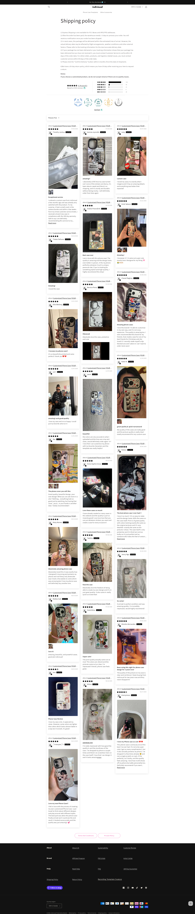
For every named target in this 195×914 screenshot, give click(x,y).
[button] (49, 7)
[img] (77, 85)
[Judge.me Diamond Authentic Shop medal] (78, 102)
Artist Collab (128, 858)
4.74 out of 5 (82, 86)
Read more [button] (52, 223)
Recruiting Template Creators (110, 879)
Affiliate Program (78, 858)
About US (75, 848)
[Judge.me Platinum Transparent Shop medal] (88, 102)
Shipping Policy (52, 879)
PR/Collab (101, 858)
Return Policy (77, 879)
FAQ (99, 869)
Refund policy (72, 913)
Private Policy (109, 835)
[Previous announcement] (67, 2)
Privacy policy (82, 913)
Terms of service (92, 913)
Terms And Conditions (86, 835)
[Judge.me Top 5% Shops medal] (118, 102)
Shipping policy (102, 913)
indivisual (53, 913)
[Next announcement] (127, 2)
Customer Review (130, 848)
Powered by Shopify (61, 913)
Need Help (76, 869)
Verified (97, 110)
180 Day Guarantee (130, 869)
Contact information (114, 913)
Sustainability (103, 848)
